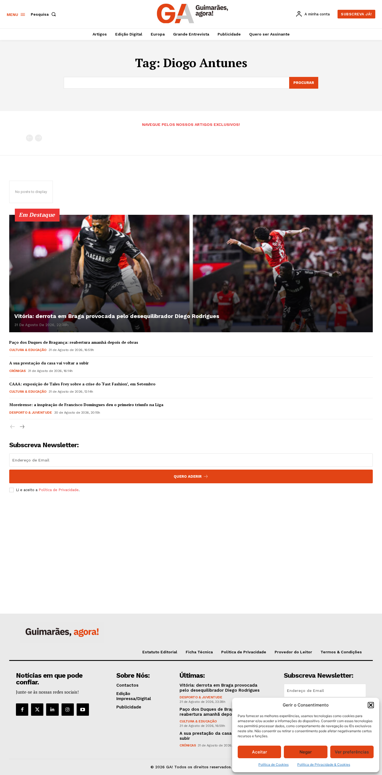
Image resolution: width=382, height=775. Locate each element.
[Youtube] (83, 709)
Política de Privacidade (59, 490)
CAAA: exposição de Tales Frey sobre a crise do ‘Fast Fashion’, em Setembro (82, 384)
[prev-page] (29, 138)
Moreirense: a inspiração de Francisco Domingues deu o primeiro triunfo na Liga (86, 404)
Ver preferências (352, 752)
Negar (306, 752)
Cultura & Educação (27, 350)
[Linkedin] (52, 709)
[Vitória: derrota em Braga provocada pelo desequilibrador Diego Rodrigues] (191, 273)
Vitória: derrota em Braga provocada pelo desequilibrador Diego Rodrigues (116, 316)
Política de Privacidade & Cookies (323, 764)
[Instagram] (68, 709)
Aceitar (259, 752)
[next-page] (21, 426)
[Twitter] (37, 709)
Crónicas (17, 371)
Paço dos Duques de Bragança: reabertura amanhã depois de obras (73, 342)
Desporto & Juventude (30, 412)
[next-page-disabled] (38, 138)
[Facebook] (22, 709)
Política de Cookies (273, 764)
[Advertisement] (191, 538)
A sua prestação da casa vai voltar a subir (49, 363)
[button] (371, 705)
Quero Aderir (188, 476)
